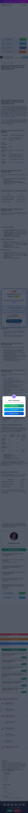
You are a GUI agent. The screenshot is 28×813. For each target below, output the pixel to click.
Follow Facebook (14, 413)
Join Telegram (14, 409)
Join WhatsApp (14, 405)
